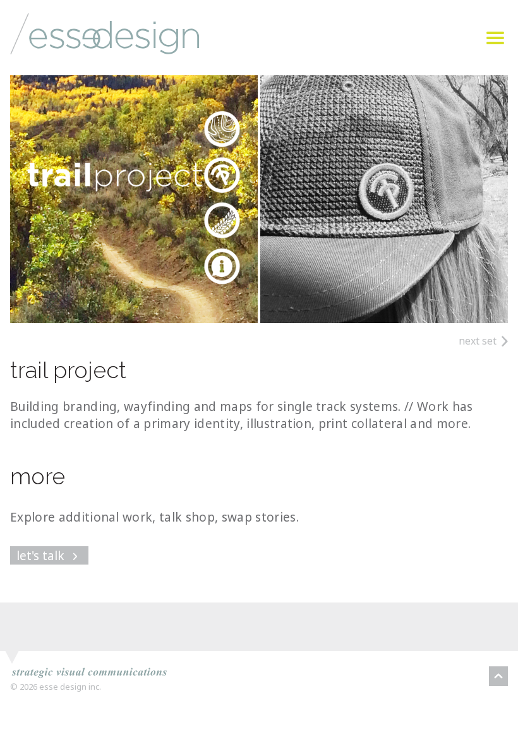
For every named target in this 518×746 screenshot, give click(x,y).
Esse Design (72, 59)
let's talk (42, 555)
